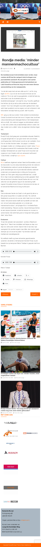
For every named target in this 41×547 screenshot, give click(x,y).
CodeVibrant (34, 545)
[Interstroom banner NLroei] (11, 433)
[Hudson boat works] (11, 452)
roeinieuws (19, 289)
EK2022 (10, 289)
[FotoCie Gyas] (20, 359)
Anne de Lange (5, 71)
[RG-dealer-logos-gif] (30, 433)
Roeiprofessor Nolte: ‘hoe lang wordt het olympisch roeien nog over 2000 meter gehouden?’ (20, 409)
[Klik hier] (11, 487)
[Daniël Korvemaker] (20, 324)
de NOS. (7, 93)
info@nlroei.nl (25, 520)
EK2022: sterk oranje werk (7, 294)
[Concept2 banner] (11, 443)
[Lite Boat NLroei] (11, 423)
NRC (2, 115)
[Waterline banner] (11, 501)
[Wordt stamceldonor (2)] (11, 467)
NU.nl (3, 162)
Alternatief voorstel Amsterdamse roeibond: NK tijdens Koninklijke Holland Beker (18, 339)
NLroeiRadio (35, 69)
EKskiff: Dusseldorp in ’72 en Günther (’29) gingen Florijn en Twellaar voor (36, 294)
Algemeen (27, 69)
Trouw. (38, 146)
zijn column (21, 155)
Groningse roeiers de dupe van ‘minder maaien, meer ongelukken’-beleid (20, 374)
